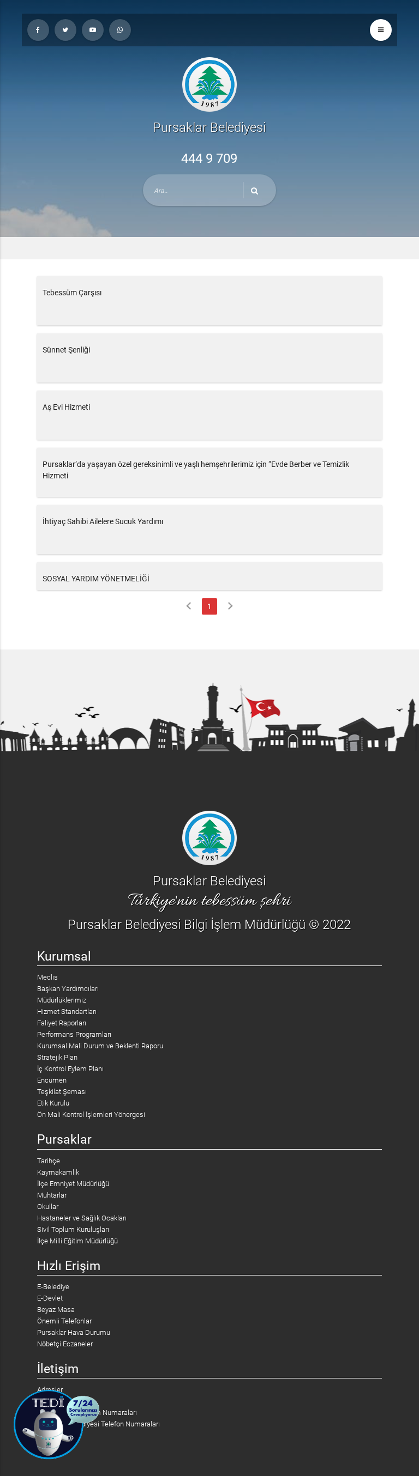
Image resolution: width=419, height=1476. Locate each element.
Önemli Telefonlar (64, 1321)
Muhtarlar (52, 1195)
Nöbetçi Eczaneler (65, 1344)
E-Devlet (50, 1298)
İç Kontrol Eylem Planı (70, 1069)
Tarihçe (48, 1161)
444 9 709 (209, 158)
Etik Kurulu (53, 1103)
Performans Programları (74, 1034)
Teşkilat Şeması (62, 1092)
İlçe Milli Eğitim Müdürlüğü (77, 1241)
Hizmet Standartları (67, 1011)
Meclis (47, 977)
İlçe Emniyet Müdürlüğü (73, 1184)
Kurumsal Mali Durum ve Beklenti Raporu (100, 1046)
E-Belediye (53, 1287)
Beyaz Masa (56, 1309)
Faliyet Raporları (61, 1023)
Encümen (52, 1080)
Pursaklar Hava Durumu (73, 1332)
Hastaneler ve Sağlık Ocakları (82, 1218)
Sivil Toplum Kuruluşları (73, 1229)
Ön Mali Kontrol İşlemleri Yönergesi (91, 1114)
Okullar (47, 1206)
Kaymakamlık (58, 1172)
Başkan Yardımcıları (68, 989)
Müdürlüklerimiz (61, 1000)
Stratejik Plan (57, 1057)
